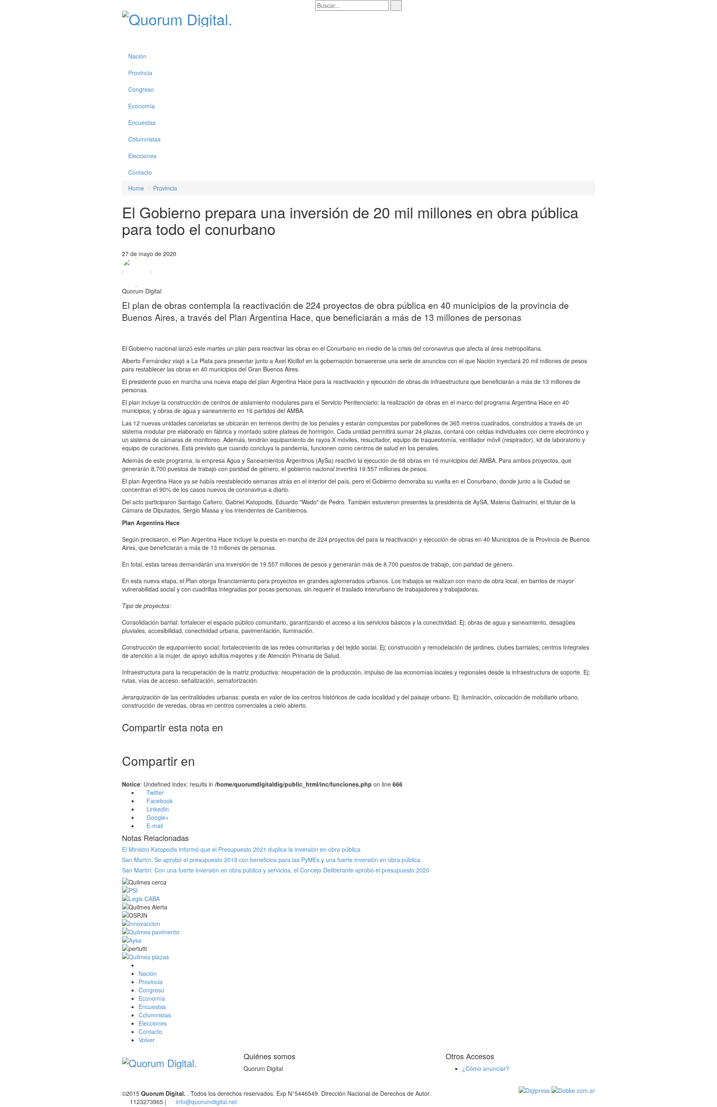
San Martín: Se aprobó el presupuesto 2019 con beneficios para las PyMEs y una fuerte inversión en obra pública (271, 859)
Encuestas (142, 122)
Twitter (154, 792)
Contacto (140, 172)
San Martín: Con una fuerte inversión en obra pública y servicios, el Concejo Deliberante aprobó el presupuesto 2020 (275, 870)
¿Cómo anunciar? (485, 1068)
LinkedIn (157, 809)
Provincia (140, 72)
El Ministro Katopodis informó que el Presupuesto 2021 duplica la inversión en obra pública (241, 849)
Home (136, 188)
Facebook (159, 801)
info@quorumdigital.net (206, 1101)
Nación (137, 56)
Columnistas (144, 139)
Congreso (141, 89)
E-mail (154, 825)
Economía (141, 106)
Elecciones (142, 156)
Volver (147, 1040)
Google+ (157, 817)
